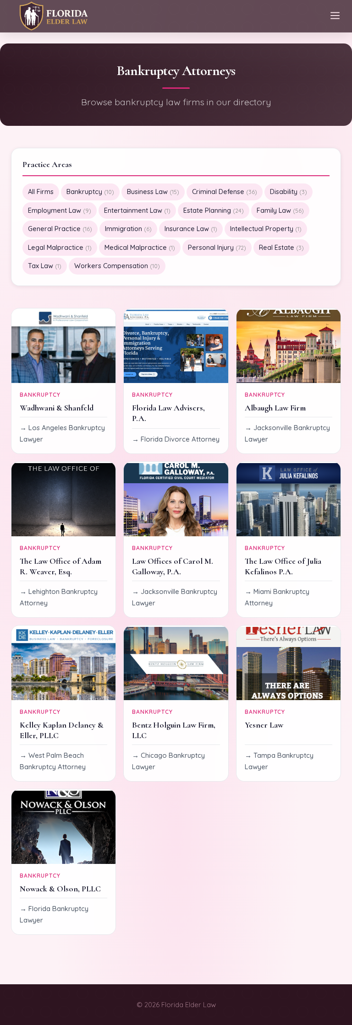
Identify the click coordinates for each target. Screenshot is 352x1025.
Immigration (128, 229)
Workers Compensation (117, 266)
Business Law (153, 192)
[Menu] (335, 16)
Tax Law (44, 266)
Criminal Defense (224, 192)
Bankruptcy (90, 192)
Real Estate (281, 247)
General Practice (60, 229)
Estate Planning (213, 210)
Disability (288, 192)
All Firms (41, 192)
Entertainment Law (137, 210)
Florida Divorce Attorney (180, 439)
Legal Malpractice (60, 247)
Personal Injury (217, 247)
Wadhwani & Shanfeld (57, 408)
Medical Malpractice (139, 247)
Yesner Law (264, 725)
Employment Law (59, 210)
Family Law (280, 210)
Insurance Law (191, 229)
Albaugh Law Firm (275, 408)
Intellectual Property (266, 229)
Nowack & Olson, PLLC (60, 889)
